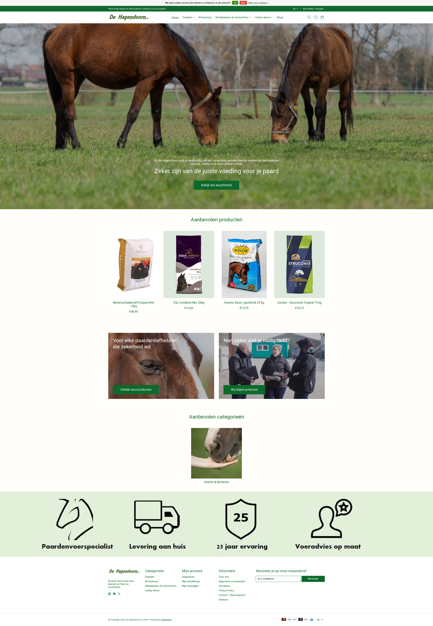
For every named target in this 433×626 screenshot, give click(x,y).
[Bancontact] (295, 619)
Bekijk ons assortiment (216, 185)
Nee (243, 3)
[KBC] (312, 619)
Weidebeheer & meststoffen (161, 585)
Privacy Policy (226, 590)
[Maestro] (300, 619)
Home (175, 17)
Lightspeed (166, 620)
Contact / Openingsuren (232, 595)
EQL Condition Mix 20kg (189, 302)
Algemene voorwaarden (232, 581)
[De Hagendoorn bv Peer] (129, 17)
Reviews (223, 599)
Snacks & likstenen (216, 482)
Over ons (224, 576)
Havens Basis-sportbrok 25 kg (244, 302)
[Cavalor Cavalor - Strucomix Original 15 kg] (299, 264)
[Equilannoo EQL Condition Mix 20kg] (189, 264)
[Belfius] (306, 619)
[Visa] (289, 619)
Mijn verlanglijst (190, 585)
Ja (235, 3)
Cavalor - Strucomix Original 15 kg (299, 302)
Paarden (149, 576)
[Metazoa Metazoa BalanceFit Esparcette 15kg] (133, 264)
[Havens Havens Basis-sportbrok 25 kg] (244, 264)
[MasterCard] (284, 619)
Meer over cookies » (258, 3)
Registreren (188, 576)
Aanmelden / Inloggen (313, 9)
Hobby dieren (152, 590)
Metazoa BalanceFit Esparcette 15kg (133, 304)
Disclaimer (224, 585)
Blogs (280, 17)
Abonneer (313, 578)
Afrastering (205, 17)
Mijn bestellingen (191, 581)
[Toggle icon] (309, 17)
